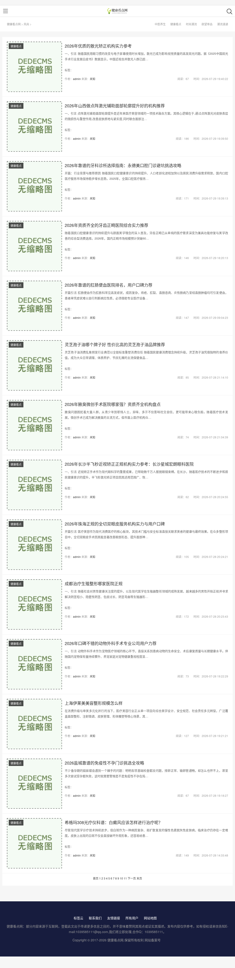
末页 (139, 878)
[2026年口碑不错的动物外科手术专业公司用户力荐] (34, 664)
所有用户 (132, 918)
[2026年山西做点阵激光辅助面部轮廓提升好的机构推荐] (34, 126)
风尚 (26, 24)
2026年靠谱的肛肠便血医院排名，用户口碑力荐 (108, 285)
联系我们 (95, 918)
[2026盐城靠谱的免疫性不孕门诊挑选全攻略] (34, 784)
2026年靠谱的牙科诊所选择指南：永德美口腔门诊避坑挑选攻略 (123, 165)
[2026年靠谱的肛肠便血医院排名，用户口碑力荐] (34, 306)
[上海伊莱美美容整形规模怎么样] (34, 724)
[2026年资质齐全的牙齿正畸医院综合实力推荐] (34, 246)
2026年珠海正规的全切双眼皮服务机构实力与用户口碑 (115, 524)
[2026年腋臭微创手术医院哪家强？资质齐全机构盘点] (34, 425)
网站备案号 (153, 940)
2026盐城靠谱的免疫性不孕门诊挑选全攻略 (104, 763)
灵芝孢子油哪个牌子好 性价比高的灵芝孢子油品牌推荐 (115, 344)
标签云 (78, 918)
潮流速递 (222, 24)
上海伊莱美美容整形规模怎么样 (94, 703)
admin (77, 79)
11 (125, 878)
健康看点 (175, 24)
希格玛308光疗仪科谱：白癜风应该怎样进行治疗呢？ (113, 822)
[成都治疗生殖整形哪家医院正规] (34, 604)
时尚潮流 (191, 24)
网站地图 (150, 918)
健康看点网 (14, 24)
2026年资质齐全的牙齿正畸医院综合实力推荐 (106, 225)
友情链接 (113, 918)
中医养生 (160, 24)
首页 (95, 878)
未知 (92, 79)
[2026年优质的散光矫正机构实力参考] (34, 67)
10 (121, 878)
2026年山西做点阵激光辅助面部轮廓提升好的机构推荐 (115, 106)
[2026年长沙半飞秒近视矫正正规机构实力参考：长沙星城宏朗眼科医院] (34, 485)
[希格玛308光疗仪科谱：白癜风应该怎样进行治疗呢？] (34, 843)
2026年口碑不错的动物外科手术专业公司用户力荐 (111, 643)
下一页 (132, 878)
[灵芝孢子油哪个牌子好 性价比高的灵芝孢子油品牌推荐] (34, 365)
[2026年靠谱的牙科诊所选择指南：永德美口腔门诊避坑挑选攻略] (34, 186)
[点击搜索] (229, 11)
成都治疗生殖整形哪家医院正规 (94, 583)
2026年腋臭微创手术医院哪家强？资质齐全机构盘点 (113, 404)
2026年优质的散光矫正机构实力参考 (98, 46)
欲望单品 (207, 24)
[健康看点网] (117, 11)
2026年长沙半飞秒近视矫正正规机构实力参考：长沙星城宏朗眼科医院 (129, 464)
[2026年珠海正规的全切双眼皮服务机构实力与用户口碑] (34, 545)
